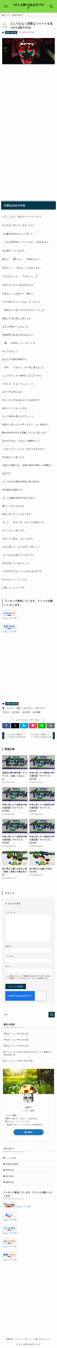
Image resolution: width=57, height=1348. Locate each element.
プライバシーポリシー (23, 1339)
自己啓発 (26, 712)
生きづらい (28, 708)
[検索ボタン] (51, 6)
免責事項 (9, 1339)
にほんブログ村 (9, 618)
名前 (8, 946)
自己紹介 (28, 1132)
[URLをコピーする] (51, 725)
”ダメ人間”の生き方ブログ (28, 6)
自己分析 (15, 712)
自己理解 (36, 712)
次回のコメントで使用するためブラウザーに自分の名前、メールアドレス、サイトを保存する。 (30, 977)
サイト (8, 966)
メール (9, 956)
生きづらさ (40, 708)
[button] (6, 725)
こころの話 (11, 1158)
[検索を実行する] (51, 1014)
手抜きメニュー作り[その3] (15, 1034)
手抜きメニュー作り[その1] (15, 1046)
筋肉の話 (10, 1170)
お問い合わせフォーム (42, 1339)
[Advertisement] (28, 96)
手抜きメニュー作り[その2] (15, 1040)
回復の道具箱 (11, 32)
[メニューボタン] (6, 6)
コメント (10, 912)
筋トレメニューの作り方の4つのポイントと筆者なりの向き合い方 (27, 1053)
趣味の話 (10, 1182)
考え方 (6, 712)
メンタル (10, 708)
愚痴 (18, 708)
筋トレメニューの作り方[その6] (17, 1061)
